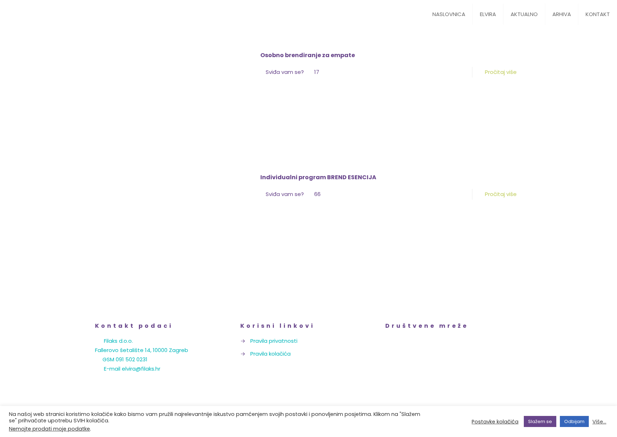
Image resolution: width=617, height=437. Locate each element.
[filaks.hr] (60, 14)
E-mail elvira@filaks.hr (132, 368)
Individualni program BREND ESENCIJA (318, 177)
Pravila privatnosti (273, 341)
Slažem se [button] (540, 421)
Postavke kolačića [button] (495, 421)
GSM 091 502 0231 (124, 359)
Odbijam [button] (574, 421)
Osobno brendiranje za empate (307, 55)
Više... (599, 421)
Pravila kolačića (270, 353)
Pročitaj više (501, 72)
